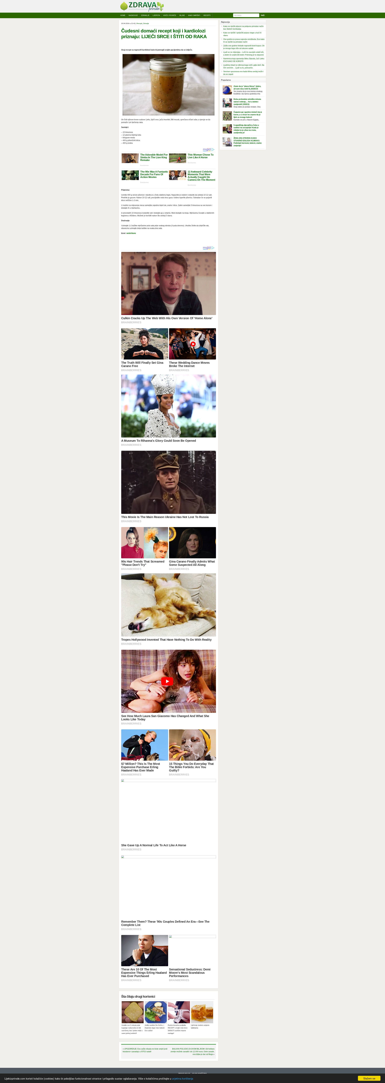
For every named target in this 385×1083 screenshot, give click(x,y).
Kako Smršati (194, 15)
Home (122, 15)
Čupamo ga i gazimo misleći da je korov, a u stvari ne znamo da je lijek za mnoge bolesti (248, 114)
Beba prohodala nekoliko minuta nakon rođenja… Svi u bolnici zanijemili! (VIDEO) (247, 101)
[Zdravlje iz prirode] (142, 11)
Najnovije (133, 15)
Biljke (182, 15)
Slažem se (369, 1078)
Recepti (207, 15)
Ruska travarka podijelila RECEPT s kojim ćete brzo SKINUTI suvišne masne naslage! (177, 1029)
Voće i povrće (169, 15)
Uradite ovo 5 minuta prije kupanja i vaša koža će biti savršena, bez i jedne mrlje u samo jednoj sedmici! (132, 1029)
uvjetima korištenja (182, 1078)
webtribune (131, 233)
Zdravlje (145, 15)
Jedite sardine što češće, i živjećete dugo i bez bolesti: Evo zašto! (155, 1027)
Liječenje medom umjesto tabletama (200, 1026)
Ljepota (156, 15)
